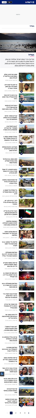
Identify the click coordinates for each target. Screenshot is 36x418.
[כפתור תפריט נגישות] (2, 373)
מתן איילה (14, 405)
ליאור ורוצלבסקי (13, 237)
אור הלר (15, 217)
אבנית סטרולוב (13, 196)
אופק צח (15, 165)
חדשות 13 (14, 186)
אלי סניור (14, 300)
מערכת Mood (13, 227)
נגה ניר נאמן (14, 364)
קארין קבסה (14, 332)
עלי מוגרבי (14, 91)
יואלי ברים (14, 122)
